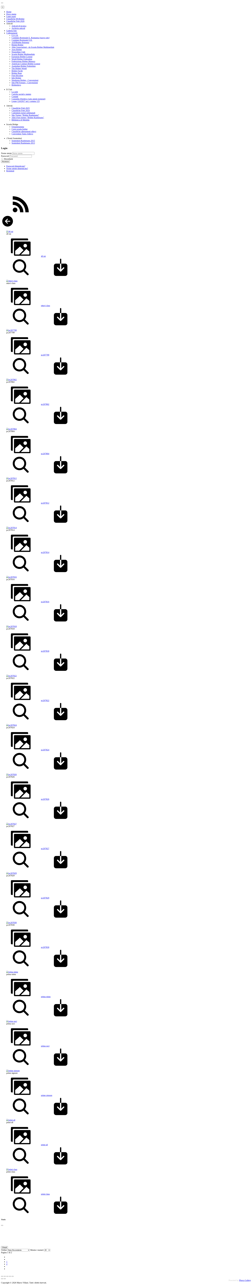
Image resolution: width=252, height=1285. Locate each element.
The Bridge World (19, 68)
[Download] (60, 276)
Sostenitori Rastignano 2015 (23, 141)
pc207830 (45, 947)
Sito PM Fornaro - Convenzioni (25, 83)
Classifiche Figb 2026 (15, 21)
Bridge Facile (17, 71)
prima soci (45, 1046)
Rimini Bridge (17, 45)
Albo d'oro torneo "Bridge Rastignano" (28, 117)
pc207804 (45, 454)
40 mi (43, 256)
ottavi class (45, 305)
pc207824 (45, 750)
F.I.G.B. (15, 35)
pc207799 (45, 355)
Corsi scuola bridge (20, 129)
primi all (44, 1145)
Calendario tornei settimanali (23, 113)
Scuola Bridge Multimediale (23, 54)
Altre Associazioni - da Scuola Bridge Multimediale (33, 47)
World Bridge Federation (22, 59)
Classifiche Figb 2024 (21, 110)
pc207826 (45, 799)
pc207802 (45, 404)
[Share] (5, 1276)
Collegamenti (11, 33)
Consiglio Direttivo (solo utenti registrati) (28, 99)
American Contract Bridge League (26, 64)
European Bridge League (22, 57)
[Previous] (2, 1278)
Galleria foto (11, 31)
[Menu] (2, 2)
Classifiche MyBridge (15, 19)
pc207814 (45, 552)
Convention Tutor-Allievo (22, 134)
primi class (45, 1194)
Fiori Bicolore (17, 75)
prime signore (46, 1095)
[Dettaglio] (20, 276)
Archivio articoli (18, 28)
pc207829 (45, 898)
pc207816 (45, 602)
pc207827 (45, 848)
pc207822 (45, 700)
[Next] (5, 1278)
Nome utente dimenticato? (17, 168)
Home (8, 12)
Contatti (15, 96)
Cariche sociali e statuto (21, 94)
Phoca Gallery (245, 1280)
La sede (15, 92)
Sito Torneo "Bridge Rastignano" (25, 115)
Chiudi (4, 1248)
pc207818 (45, 651)
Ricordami (8, 159)
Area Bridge (17, 49)
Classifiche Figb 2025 (21, 108)
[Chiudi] (2, 1225)
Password (5, 156)
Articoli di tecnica (19, 26)
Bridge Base (17, 73)
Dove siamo (11, 14)
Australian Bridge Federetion (24, 66)
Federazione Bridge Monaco (23, 61)
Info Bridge (16, 78)
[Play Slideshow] (13, 1276)
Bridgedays (16, 85)
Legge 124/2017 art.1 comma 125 (26, 101)
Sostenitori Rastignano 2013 (23, 143)
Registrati (10, 171)
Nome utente (6, 153)
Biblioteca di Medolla (20, 120)
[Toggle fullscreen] (7, 1276)
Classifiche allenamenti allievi (24, 131)
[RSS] (20, 213)
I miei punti (11, 16)
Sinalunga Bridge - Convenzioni (25, 80)
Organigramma (18, 127)
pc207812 (45, 503)
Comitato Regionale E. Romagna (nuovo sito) (30, 38)
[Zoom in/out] (10, 1276)
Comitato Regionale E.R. (22, 40)
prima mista (46, 997)
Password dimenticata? (15, 166)
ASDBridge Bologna (20, 42)
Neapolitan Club (18, 52)
